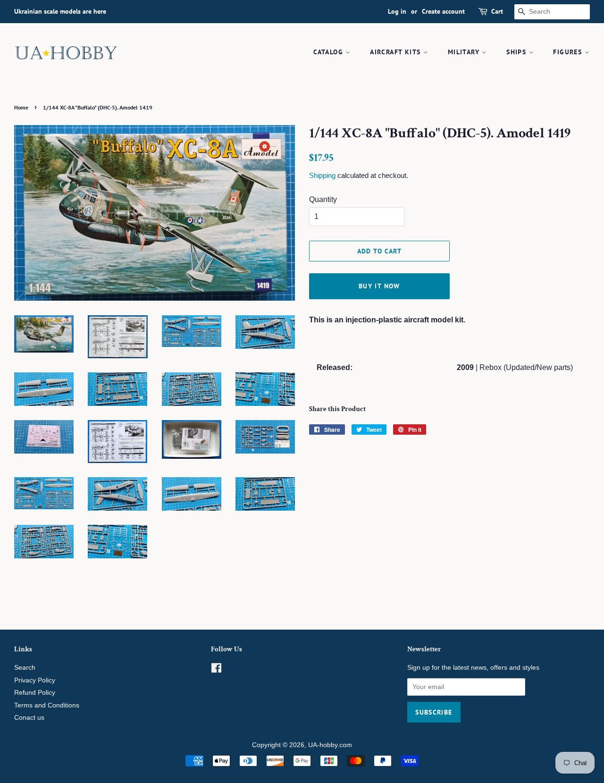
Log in (397, 11)
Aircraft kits (396, 52)
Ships (517, 52)
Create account (443, 11)
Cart (497, 11)
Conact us (29, 717)
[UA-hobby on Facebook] (216, 670)
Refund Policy (34, 692)
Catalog (329, 52)
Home (21, 107)
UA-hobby (322, 745)
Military (465, 52)
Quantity (323, 199)
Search (24, 667)
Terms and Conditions (46, 705)
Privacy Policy (34, 680)
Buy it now (379, 286)
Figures (568, 52)
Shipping (322, 175)
